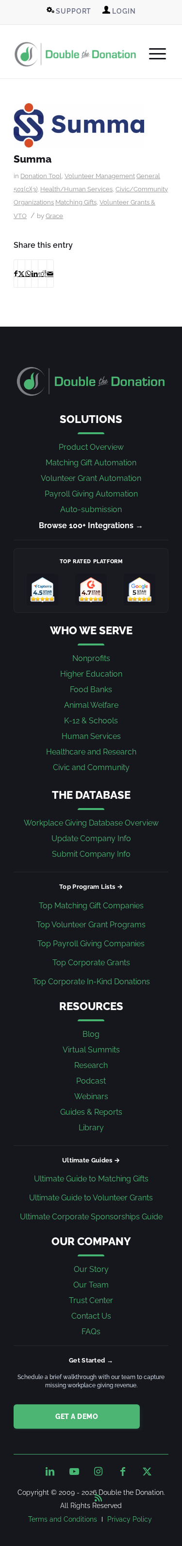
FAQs (91, 1331)
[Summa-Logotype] (79, 125)
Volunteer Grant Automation (91, 478)
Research (91, 1065)
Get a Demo (76, 1416)
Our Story (91, 1269)
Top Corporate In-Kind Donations (91, 981)
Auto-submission (91, 509)
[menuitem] (69, 11)
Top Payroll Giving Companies (91, 943)
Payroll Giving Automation (91, 493)
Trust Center (91, 1300)
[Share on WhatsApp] (28, 273)
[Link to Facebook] (123, 1471)
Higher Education (91, 674)
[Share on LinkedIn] (35, 273)
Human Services (91, 736)
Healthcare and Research (91, 751)
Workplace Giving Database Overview (91, 823)
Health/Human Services (76, 189)
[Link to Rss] (98, 1496)
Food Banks (91, 689)
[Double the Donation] (75, 54)
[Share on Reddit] (42, 273)
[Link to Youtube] (74, 1471)
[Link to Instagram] (98, 1471)
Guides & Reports (91, 1112)
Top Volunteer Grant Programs (91, 924)
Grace (54, 216)
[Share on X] (21, 273)
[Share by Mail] (50, 273)
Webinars (91, 1096)
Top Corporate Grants (91, 962)
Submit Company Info (91, 854)
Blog (91, 1034)
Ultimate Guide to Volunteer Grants (91, 1197)
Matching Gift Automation (91, 462)
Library (91, 1127)
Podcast (91, 1081)
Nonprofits (91, 658)
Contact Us (91, 1316)
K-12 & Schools (91, 720)
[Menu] (152, 54)
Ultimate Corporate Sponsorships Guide (91, 1216)
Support (73, 11)
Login (122, 11)
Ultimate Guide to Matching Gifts (91, 1178)
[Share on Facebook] (15, 273)
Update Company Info (91, 838)
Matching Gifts (76, 202)
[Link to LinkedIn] (50, 1471)
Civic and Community (91, 767)
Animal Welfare (91, 705)
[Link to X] (147, 1471)
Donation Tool (41, 176)
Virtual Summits (91, 1049)
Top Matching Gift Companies (91, 905)
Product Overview (91, 447)
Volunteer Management (100, 176)
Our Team (91, 1284)
